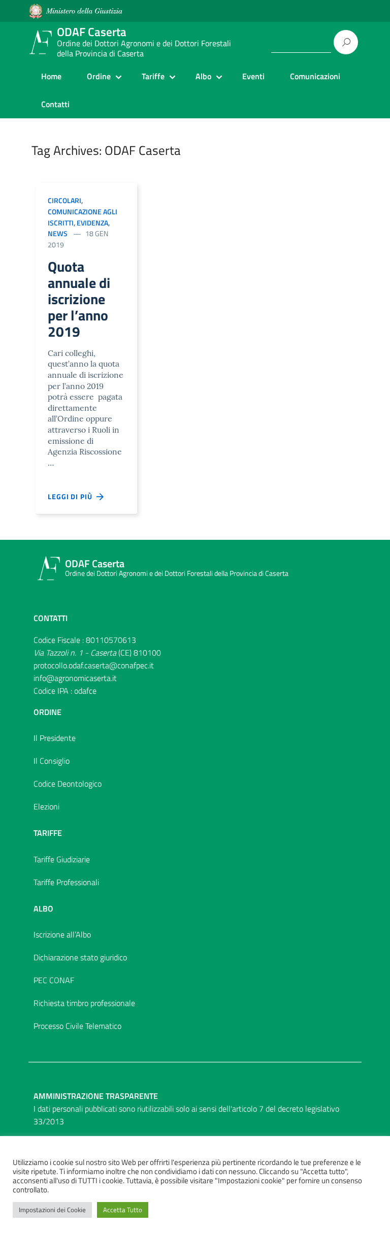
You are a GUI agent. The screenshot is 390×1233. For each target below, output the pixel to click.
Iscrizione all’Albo (62, 934)
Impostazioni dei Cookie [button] (52, 1210)
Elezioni (46, 806)
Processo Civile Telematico (77, 1026)
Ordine (99, 76)
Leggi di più (72, 496)
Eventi (253, 76)
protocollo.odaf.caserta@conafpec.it (94, 665)
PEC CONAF (54, 980)
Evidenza (92, 222)
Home (51, 76)
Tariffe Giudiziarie (62, 859)
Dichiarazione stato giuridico (80, 957)
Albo (203, 76)
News (58, 233)
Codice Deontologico (68, 783)
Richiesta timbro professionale (84, 1003)
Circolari (64, 200)
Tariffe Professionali (66, 882)
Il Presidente (55, 738)
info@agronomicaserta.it (75, 678)
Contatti (55, 104)
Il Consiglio (52, 761)
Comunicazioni (315, 76)
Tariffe (153, 76)
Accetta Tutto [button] (122, 1210)
